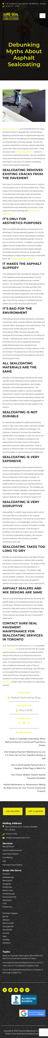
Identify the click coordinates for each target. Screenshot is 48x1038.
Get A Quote (35, 811)
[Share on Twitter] (24, 723)
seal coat (9, 649)
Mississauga (8, 877)
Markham (7, 900)
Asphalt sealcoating (11, 129)
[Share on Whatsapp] (29, 723)
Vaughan (7, 884)
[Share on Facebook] (19, 723)
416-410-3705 (12, 811)
